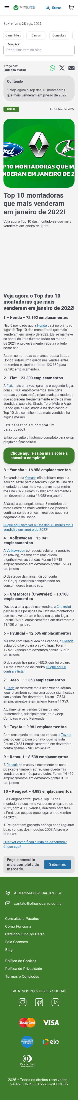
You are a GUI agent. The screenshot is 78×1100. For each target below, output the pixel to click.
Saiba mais (57, 864)
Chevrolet (64, 607)
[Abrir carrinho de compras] (71, 7)
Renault (12, 765)
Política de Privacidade (23, 968)
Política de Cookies (20, 961)
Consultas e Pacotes (22, 918)
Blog (9, 949)
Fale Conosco (16, 942)
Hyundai (68, 641)
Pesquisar (14, 44)
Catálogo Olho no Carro (25, 934)
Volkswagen (15, 550)
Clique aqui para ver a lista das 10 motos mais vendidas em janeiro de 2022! (38, 527)
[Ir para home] (24, 7)
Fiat (9, 386)
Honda (42, 325)
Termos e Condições (22, 976)
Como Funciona (18, 926)
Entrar (56, 7)
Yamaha (30, 478)
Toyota (66, 735)
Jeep (10, 688)
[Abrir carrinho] (6, 7)
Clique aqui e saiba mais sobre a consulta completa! (39, 455)
